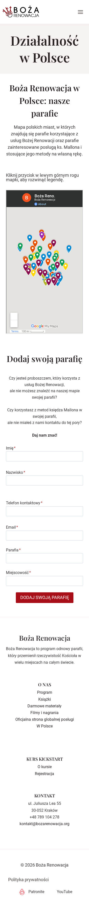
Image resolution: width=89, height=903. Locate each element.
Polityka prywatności (28, 879)
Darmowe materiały (44, 706)
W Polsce (45, 726)
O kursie (45, 766)
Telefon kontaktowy (24, 503)
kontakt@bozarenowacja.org (44, 823)
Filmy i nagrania (44, 712)
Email (12, 527)
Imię (11, 448)
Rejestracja (44, 773)
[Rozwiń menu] (80, 12)
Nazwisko (15, 472)
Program (44, 692)
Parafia (13, 550)
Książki (44, 699)
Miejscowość (18, 572)
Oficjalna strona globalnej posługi (44, 719)
